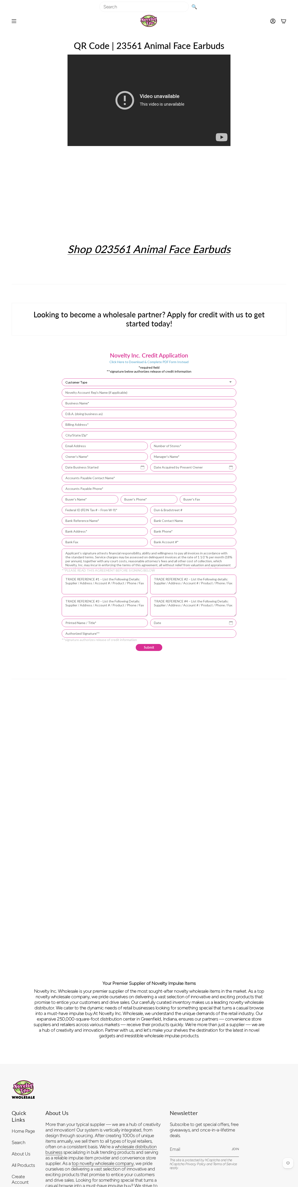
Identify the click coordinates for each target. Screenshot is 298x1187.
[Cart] (283, 21)
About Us (21, 1154)
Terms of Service (225, 1164)
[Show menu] (14, 21)
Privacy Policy (195, 1164)
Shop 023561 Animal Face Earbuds (149, 249)
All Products (23, 1165)
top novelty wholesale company (103, 1163)
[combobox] (144, 7)
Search (18, 1142)
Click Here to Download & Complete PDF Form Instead (149, 362)
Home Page (23, 1131)
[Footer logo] (23, 1089)
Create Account (20, 1179)
